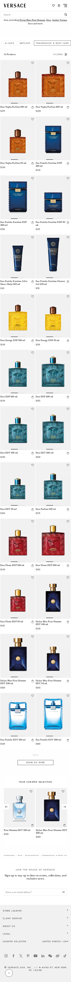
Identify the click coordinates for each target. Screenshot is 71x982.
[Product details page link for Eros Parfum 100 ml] (53, 484)
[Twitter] (21, 956)
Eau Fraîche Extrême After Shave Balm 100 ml (13, 283)
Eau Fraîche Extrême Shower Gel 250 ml (50, 283)
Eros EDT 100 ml (9, 452)
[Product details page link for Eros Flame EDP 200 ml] (53, 541)
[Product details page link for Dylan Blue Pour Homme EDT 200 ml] (17, 656)
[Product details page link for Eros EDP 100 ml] (17, 372)
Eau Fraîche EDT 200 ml (48, 739)
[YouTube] (35, 956)
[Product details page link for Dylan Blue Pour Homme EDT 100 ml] (53, 597)
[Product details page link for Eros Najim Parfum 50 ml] (17, 138)
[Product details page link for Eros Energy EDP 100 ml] (17, 316)
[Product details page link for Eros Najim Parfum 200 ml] (53, 82)
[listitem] (25, 43)
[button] (59, 5)
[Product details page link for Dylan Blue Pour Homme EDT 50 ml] (53, 656)
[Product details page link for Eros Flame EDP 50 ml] (17, 597)
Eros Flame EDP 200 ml (48, 565)
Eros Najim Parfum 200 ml (49, 106)
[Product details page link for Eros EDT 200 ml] (53, 428)
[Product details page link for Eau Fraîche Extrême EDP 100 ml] (53, 138)
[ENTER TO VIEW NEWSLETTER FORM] (64, 892)
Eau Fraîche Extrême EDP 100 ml (49, 164)
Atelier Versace (59, 20)
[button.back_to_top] (9, 973)
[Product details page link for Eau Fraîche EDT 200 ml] (53, 715)
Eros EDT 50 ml (8, 509)
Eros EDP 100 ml (8, 396)
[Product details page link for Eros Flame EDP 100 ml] (17, 541)
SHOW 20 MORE (35, 762)
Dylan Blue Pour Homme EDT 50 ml (49, 682)
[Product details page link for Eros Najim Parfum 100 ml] (17, 82)
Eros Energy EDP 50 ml (47, 340)
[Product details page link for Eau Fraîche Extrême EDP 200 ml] (17, 198)
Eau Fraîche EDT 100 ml (13, 739)
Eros (48, 20)
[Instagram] (6, 956)
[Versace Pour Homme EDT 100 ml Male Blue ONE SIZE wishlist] (31, 791)
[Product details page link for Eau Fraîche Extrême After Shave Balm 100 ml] (17, 257)
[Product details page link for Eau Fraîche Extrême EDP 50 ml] (53, 198)
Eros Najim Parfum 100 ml (13, 106)
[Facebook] (13, 956)
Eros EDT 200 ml (44, 452)
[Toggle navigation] (65, 5)
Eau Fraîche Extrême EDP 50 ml (50, 223)
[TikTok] (65, 956)
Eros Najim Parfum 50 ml (13, 163)
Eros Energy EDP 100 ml (12, 340)
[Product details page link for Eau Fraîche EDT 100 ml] (17, 715)
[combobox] (35, 14)
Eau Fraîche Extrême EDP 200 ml (13, 223)
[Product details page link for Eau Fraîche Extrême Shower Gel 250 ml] (53, 257)
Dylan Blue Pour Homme (32, 20)
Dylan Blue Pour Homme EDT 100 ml (49, 623)
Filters (58, 54)
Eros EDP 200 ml (44, 396)
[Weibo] (57, 956)
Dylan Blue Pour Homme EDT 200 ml (13, 682)
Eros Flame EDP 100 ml (12, 565)
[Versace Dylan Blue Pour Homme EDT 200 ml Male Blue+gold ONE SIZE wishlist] (63, 791)
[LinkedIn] (43, 956)
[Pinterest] (28, 956)
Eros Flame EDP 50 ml (11, 621)
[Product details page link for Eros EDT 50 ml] (17, 484)
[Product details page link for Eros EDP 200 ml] (53, 372)
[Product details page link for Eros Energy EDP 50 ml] (53, 316)
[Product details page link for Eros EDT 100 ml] (17, 428)
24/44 (35, 755)
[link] (9, 855)
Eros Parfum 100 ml (46, 509)
